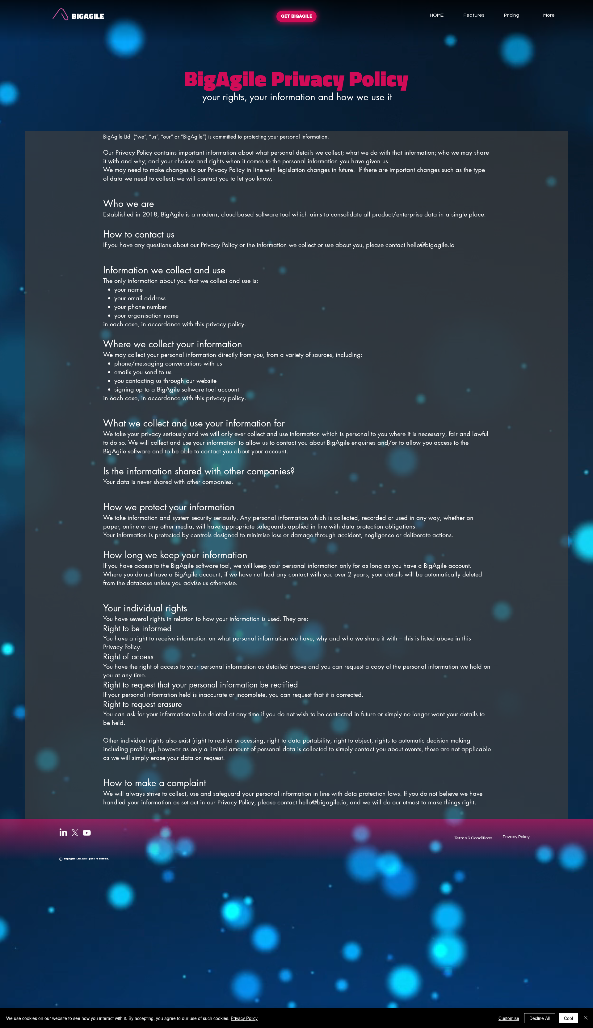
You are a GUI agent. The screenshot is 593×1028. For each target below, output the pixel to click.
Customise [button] (508, 1018)
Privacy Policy (244, 1018)
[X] (75, 832)
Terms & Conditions (473, 838)
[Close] (585, 1018)
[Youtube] (86, 832)
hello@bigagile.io (430, 245)
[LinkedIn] (63, 832)
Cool (568, 1018)
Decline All (539, 1018)
